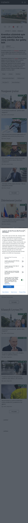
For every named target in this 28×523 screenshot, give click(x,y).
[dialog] (14, 261)
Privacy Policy (22, 292)
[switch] (22, 261)
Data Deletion (5, 292)
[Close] (25, 231)
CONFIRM (8, 286)
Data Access (14, 292)
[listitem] (14, 258)
